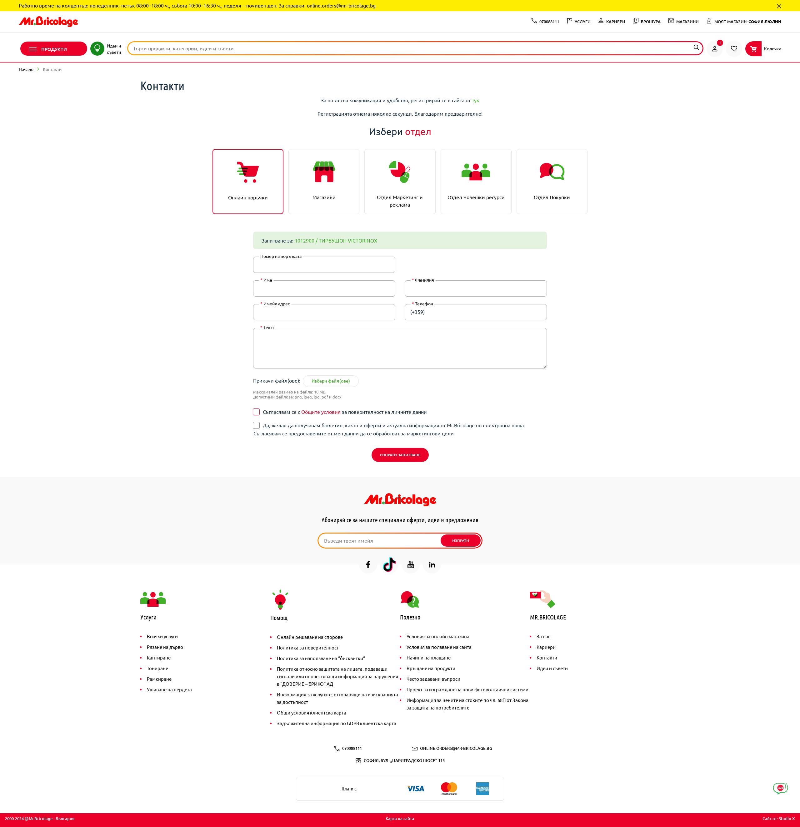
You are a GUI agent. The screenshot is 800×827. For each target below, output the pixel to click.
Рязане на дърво (165, 647)
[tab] (247, 181)
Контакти (547, 657)
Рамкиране (159, 679)
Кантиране (159, 657)
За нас (543, 636)
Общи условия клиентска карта (311, 712)
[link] (715, 49)
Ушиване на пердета (169, 689)
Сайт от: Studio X (778, 818)
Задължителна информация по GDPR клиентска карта (336, 723)
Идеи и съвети (552, 668)
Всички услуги (162, 636)
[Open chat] (780, 788)
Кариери (546, 647)
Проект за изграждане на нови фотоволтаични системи (467, 689)
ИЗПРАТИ (460, 540)
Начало (26, 69)
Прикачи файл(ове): (276, 380)
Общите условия (321, 411)
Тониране (157, 668)
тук (475, 100)
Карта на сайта (400, 818)
